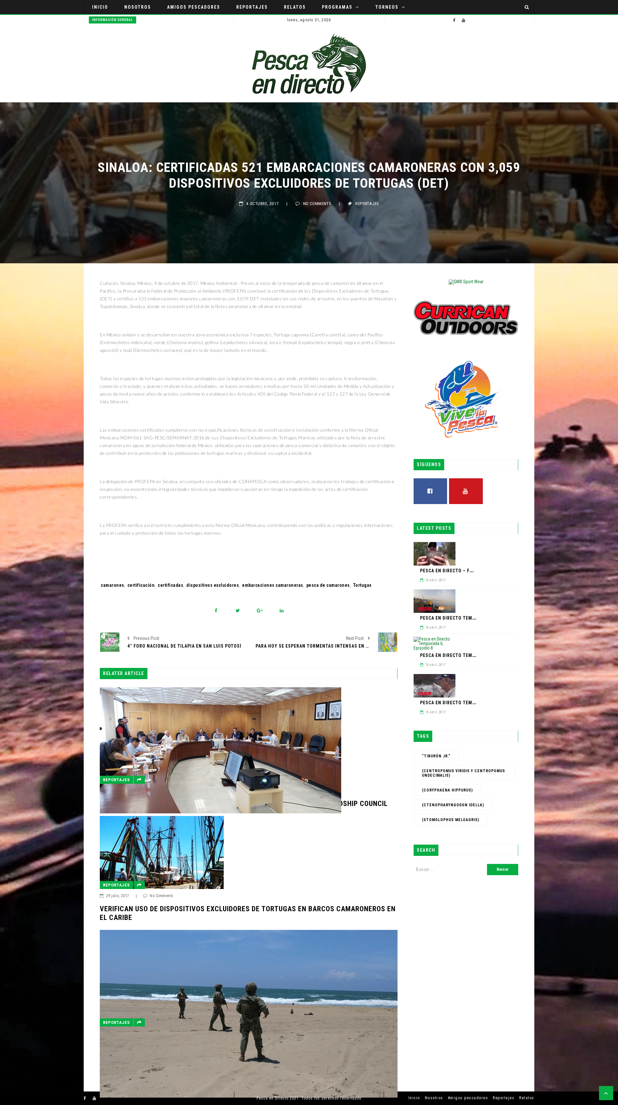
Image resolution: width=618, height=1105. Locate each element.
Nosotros (137, 7)
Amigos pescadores (193, 7)
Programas (337, 7)
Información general (112, 20)
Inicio (100, 7)
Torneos (386, 7)
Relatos (295, 7)
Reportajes (252, 7)
